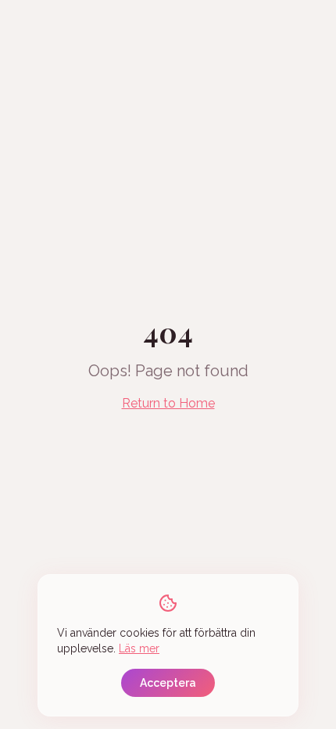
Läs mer (139, 648)
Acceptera (168, 683)
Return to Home (168, 403)
